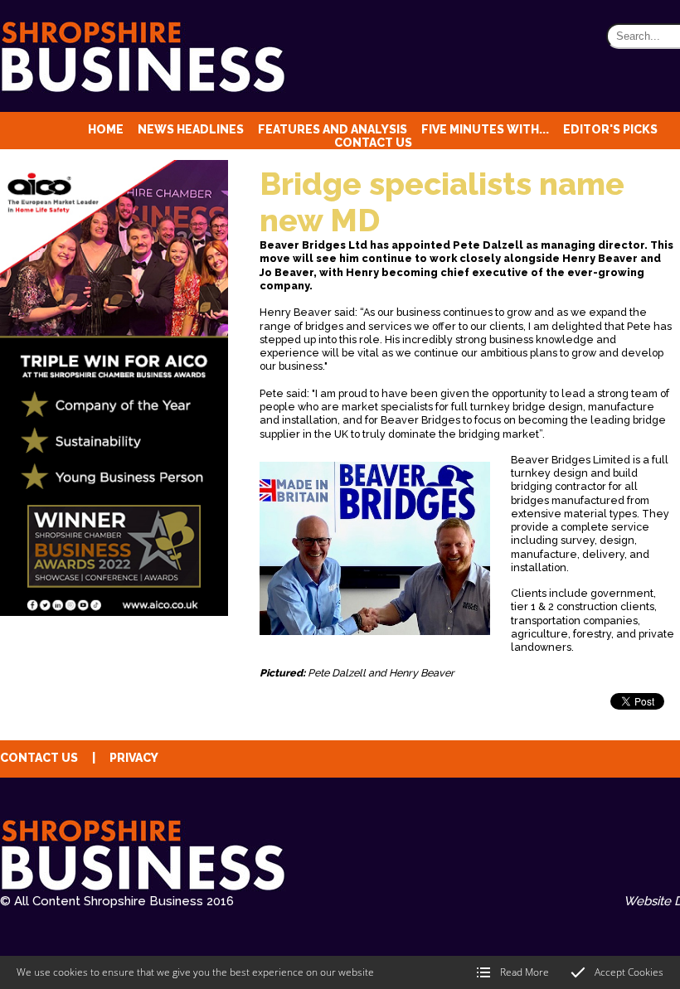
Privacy (133, 757)
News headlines (191, 129)
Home (106, 129)
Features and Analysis (332, 129)
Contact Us (373, 142)
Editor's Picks (610, 129)
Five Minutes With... (485, 129)
